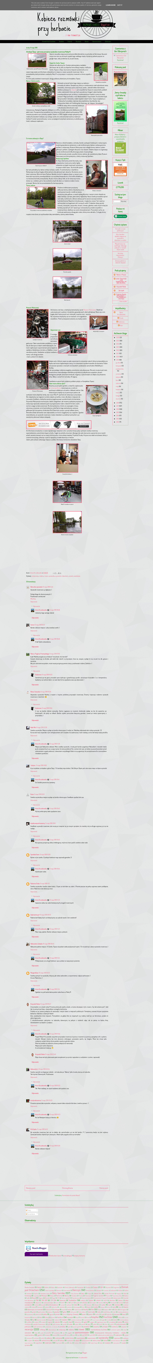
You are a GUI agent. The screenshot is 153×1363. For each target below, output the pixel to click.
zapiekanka (70, 1340)
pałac (71, 1324)
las (33, 1320)
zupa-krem (39, 1343)
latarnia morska (41, 1320)
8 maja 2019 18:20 (47, 675)
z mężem (29, 1340)
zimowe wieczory (115, 1340)
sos (64, 1333)
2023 (118, 347)
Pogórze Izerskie (98, 1296)
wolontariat (58, 1338)
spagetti (69, 1333)
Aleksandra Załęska (36, 944)
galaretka (27, 1312)
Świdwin (76, 1343)
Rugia (53, 1298)
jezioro (91, 1314)
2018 (117, 403)
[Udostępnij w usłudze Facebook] (59, 573)
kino (40, 1317)
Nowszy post (30, 1188)
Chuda (121, 318)
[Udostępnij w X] (57, 573)
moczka (109, 1320)
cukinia (33, 1307)
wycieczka (52, 576)
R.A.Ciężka (33, 1129)
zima (105, 1340)
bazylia (78, 1303)
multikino (29, 1322)
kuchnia (61, 41)
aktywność (39, 1303)
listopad (50, 1320)
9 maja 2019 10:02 (39, 794)
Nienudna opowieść (36, 587)
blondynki (113, 1303)
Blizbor (53, 1287)
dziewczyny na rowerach (35, 1309)
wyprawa (117, 1338)
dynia (114, 1307)
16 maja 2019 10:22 (54, 1085)
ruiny (124, 1330)
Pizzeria (81, 1296)
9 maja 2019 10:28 (45, 854)
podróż (70, 41)
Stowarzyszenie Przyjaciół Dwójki (102, 1298)
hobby (99, 1312)
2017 (117, 406)
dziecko (126, 1307)
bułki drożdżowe (53, 1305)
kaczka (97, 1314)
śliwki (101, 1343)
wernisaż (36, 1338)
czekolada (62, 1307)
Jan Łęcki (121, 290)
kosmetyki (70, 1317)
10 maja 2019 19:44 (54, 1034)
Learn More (111, 5)
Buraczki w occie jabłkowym (120, 230)
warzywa (29, 1338)
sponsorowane (96, 41)
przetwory (115, 1327)
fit (111, 1309)
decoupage (77, 1307)
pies (89, 1324)
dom (83, 1307)
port (69, 1327)
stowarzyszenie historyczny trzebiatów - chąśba (110, 1333)
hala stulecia (82, 1312)
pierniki (83, 1324)
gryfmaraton (41, 1312)
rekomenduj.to (52, 1330)
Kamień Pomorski (109, 1293)
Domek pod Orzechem (48, 41)
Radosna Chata (35, 883)
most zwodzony (124, 1320)
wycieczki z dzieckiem (61, 576)
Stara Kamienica (86, 1298)
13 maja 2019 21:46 (50, 1054)
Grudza (120, 1290)
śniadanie (108, 1343)
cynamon (40, 1307)
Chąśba (95, 1287)
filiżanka (85, 1309)
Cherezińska (80, 1287)
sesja (36, 1333)
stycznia (118, 399)
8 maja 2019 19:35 (46, 692)
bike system (93, 1303)
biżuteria (100, 1303)
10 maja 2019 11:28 (54, 744)
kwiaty (28, 1320)
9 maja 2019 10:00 (41, 765)
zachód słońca (45, 1340)
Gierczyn (76, 1290)
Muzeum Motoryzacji (89, 310)
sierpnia (118, 377)
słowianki (61, 1335)
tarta (73, 1335)
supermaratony (29, 1335)
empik (63, 1309)
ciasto (110, 1305)
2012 (117, 422)
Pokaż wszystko (123, 301)
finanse (100, 1309)
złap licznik (59, 1343)
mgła (103, 1320)
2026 (118, 337)
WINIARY (98, 1300)
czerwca (118, 383)
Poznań (108, 1296)
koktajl (47, 1317)
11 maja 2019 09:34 (44, 1069)
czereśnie (69, 1307)
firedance (106, 1309)
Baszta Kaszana (29, 1287)
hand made (91, 1312)
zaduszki (55, 1340)
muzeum (36, 1322)
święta (124, 1343)
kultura (120, 1317)
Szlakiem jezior (117, 1298)
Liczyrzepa (36, 1296)
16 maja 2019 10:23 (54, 1114)
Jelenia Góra (98, 1293)
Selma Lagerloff (65, 1298)
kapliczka (109, 1314)
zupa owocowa (29, 1343)
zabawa (36, 1340)
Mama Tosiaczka (35, 692)
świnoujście (116, 1343)
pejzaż (77, 1324)
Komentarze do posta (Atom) (71, 1195)
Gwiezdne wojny (45, 1293)
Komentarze (31, 1214)
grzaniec (50, 1312)
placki (100, 1324)
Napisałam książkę (120, 72)
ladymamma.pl (34, 915)
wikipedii (74, 90)
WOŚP (105, 1300)
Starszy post (103, 1188)
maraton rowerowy (76, 1320)
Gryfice (126, 1290)
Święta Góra (84, 1343)
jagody (51, 1314)
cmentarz (117, 1305)
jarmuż (65, 1314)
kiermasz (34, 1317)
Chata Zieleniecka (70, 1287)
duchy (108, 1307)
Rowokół (47, 1298)
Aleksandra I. (34, 1069)
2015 (117, 412)
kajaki (102, 1314)
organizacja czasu (101, 1322)
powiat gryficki (77, 1327)
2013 (117, 419)
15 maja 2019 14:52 (42, 1129)
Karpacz (119, 1293)
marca (118, 393)
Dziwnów (58, 1290)
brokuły (37, 1305)
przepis (105, 1326)
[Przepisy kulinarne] (120, 153)
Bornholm (60, 1287)
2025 (118, 341)
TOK (37, 1300)
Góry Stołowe (75, 1293)
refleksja (42, 1330)
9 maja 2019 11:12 (45, 883)
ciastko (103, 1305)
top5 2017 (84, 1335)
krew (88, 1317)
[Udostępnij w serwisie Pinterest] (60, 573)
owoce (120, 1322)
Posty (29, 1210)
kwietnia (118, 389)
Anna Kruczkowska (41, 610)
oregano (92, 1322)
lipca (117, 380)
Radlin (28, 1298)
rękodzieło (28, 1333)
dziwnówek (49, 1309)
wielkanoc (49, 1338)
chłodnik (96, 1305)
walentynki (118, 1335)
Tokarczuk (63, 1300)
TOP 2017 (44, 1300)
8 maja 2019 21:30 (41, 727)
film (92, 1309)
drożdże (95, 1307)
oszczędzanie (112, 1322)
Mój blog (33, 599)
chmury (82, 1305)
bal (68, 1303)
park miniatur (56, 1324)
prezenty (96, 1327)
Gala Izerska (67, 1290)
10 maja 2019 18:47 (45, 1004)
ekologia (56, 1309)
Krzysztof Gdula (35, 1004)
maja (117, 386)
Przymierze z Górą (117, 1296)
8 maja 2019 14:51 (40, 625)
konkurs (60, 1317)
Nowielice (74, 1296)
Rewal (34, 1298)
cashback (69, 1305)
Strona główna (67, 1188)
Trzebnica (83, 1300)
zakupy (62, 1340)
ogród (85, 1322)
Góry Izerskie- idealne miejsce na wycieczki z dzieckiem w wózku (120, 237)
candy (62, 1305)
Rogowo (41, 1298)
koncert (53, 1317)
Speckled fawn (34, 854)
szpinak (55, 1335)
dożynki (89, 1307)
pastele (65, 1324)
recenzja (78, 41)
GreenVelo (106, 1290)
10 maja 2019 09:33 (45, 915)
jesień (84, 1314)
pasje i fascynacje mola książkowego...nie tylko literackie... (121, 281)
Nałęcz (52, 1296)
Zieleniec (120, 1300)
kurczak (126, 1317)
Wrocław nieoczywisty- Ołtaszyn (120, 255)
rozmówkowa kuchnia (99, 1329)
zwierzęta (108, 41)
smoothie (48, 1333)
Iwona (32, 625)
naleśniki (57, 1322)
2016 (117, 409)
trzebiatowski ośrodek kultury (105, 1335)
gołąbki (34, 1312)
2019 (117, 360)
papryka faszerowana (39, 1324)
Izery (82, 1293)
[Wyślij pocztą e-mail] (54, 573)
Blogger (84, 1353)
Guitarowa (38, 675)
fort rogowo (123, 1309)
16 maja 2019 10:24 (54, 1146)
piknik (94, 1324)
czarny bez (54, 1307)
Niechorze (59, 1296)
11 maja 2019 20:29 (47, 1100)
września (119, 374)
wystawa (125, 1338)
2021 (117, 353)
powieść (86, 1326)
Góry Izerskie (58, 1293)
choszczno (89, 1305)
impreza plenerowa (123, 1312)
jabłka (45, 1314)
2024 (118, 344)
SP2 (58, 1298)
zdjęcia (77, 1340)
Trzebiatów (72, 1300)
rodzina (41, 576)
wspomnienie (91, 1338)
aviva (57, 1303)
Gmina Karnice (90, 1290)
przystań (124, 1327)
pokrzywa (28, 1327)
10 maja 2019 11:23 (54, 900)
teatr (78, 1335)
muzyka (43, 1322)
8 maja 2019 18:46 (54, 610)
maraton (64, 1319)
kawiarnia (27, 1317)
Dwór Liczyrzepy (49, 1290)
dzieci (120, 1307)
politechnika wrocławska (51, 1327)
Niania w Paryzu (121, 275)
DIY (102, 1287)
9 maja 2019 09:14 (47, 708)
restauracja (35, 576)
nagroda (50, 1322)
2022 (118, 350)
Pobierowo (88, 1296)
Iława (89, 1293)
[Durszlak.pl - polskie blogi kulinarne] (78, 1256)
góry (64, 1312)
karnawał (117, 1314)
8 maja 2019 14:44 (48, 587)
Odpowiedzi (36, 606)
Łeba (70, 1343)
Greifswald (113, 1290)
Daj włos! (108, 1287)
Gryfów (36, 1293)
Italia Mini (33, 727)
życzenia (27, 1345)
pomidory (62, 1327)
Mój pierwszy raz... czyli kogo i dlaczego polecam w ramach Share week (120, 247)
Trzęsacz (90, 1300)
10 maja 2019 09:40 (48, 944)
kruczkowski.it (83, 1357)
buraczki (43, 1305)
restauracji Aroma (55, 388)
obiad (70, 1322)
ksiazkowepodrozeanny (37, 823)
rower (87, 41)
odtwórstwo (78, 1322)
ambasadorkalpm (49, 1303)
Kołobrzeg (28, 1296)
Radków (126, 1296)
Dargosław (116, 1287)
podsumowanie (121, 1324)
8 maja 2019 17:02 (55, 654)
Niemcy (67, 1296)
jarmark (57, 1314)
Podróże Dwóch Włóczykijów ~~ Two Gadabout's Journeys (121, 296)
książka (94, 1317)
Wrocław (112, 1300)
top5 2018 (92, 1335)
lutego (118, 396)
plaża (106, 1324)
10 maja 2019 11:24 (54, 958)
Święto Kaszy (93, 1343)
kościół (82, 1317)
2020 (118, 357)
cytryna (47, 1307)
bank (72, 1303)
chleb (75, 1305)
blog (106, 1303)
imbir (114, 1312)
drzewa (103, 1307)
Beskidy (47, 1287)
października (119, 369)
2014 (117, 416)
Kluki (125, 1293)
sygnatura (40, 1335)
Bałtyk (39, 1287)
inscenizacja (30, 1314)
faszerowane (77, 1309)
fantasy (69, 1309)
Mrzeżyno (44, 1296)
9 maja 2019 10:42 (54, 808)
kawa (123, 1314)
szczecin (47, 1335)
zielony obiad (97, 1340)
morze (115, 1320)
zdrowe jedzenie (86, 1340)
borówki (121, 1303)
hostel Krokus (106, 1312)
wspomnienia (81, 1338)
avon (62, 1303)
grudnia (118, 363)
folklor (116, 1309)
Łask (65, 1343)
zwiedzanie (76, 576)
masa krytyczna (96, 1320)
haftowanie (73, 1312)
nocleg (64, 1322)
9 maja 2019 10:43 (54, 840)
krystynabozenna (35, 1100)
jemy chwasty (74, 1314)
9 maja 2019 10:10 (50, 823)
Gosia (32, 794)
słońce (68, 1335)
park (49, 1324)
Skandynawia (76, 1298)
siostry (42, 1333)
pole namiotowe (38, 1327)
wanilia (126, 1335)
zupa (124, 1340)
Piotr (121, 325)
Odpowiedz (33, 602)
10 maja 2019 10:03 (44, 973)
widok (42, 1338)
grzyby (56, 1312)
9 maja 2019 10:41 (54, 779)
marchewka (87, 1320)
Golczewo (98, 1290)
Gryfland (29, 1293)
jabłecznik (38, 1314)
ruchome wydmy (116, 1330)
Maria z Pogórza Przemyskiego (39, 654)
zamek (71, 576)
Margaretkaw (34, 973)
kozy (77, 1317)
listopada (119, 366)
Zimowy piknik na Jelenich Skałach (120, 262)
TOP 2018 (53, 1300)
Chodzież (88, 1287)
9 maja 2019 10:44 (54, 869)
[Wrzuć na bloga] (55, 573)
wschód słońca (69, 1338)
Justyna (33, 765)
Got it (119, 5)
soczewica (57, 1333)
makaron (56, 1320)
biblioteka (84, 1303)
